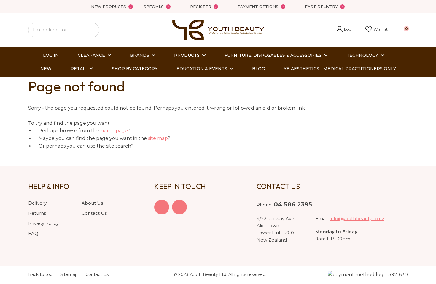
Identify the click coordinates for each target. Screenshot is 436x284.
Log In (51, 55)
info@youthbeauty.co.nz (357, 218)
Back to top (40, 274)
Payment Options (258, 6)
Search (92, 30)
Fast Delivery (321, 6)
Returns (37, 213)
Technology (362, 55)
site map (158, 138)
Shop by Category (134, 68)
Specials (154, 6)
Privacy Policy (43, 223)
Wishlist (380, 29)
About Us (92, 203)
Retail (79, 68)
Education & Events (201, 68)
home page (114, 130)
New (46, 68)
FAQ (33, 233)
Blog (258, 68)
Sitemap (69, 274)
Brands (139, 55)
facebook (161, 207)
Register (200, 6)
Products (187, 55)
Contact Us (94, 213)
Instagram (179, 207)
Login (346, 30)
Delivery (37, 203)
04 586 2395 (293, 204)
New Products (108, 6)
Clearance (91, 55)
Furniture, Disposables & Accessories (273, 55)
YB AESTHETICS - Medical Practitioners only (340, 68)
